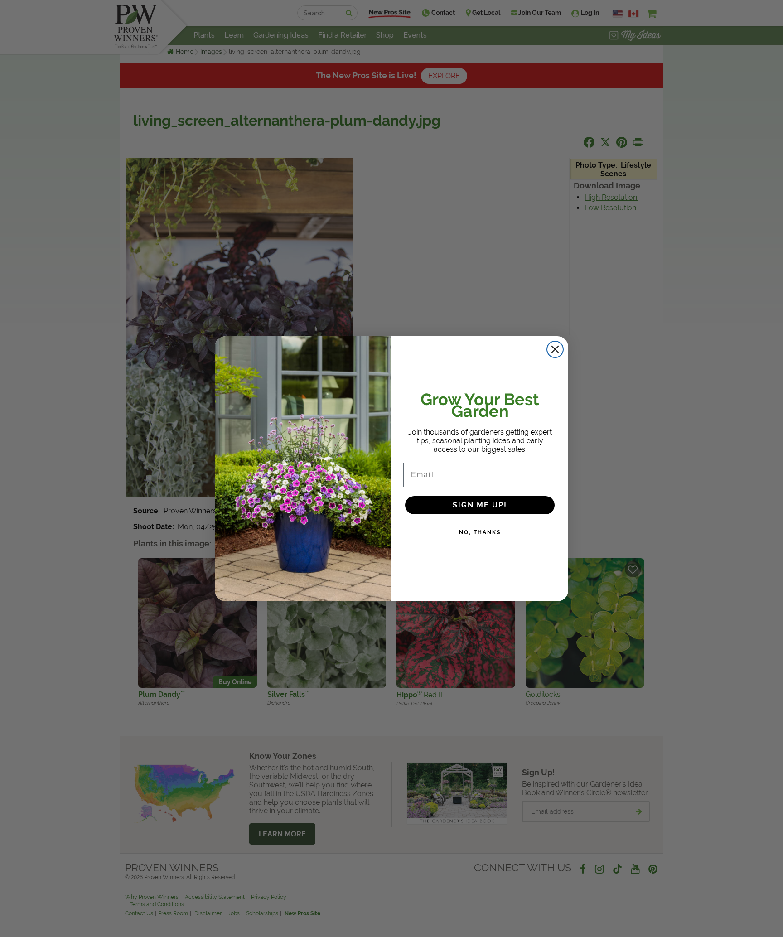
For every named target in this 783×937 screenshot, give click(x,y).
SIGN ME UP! (480, 505)
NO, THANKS (480, 532)
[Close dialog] (555, 349)
